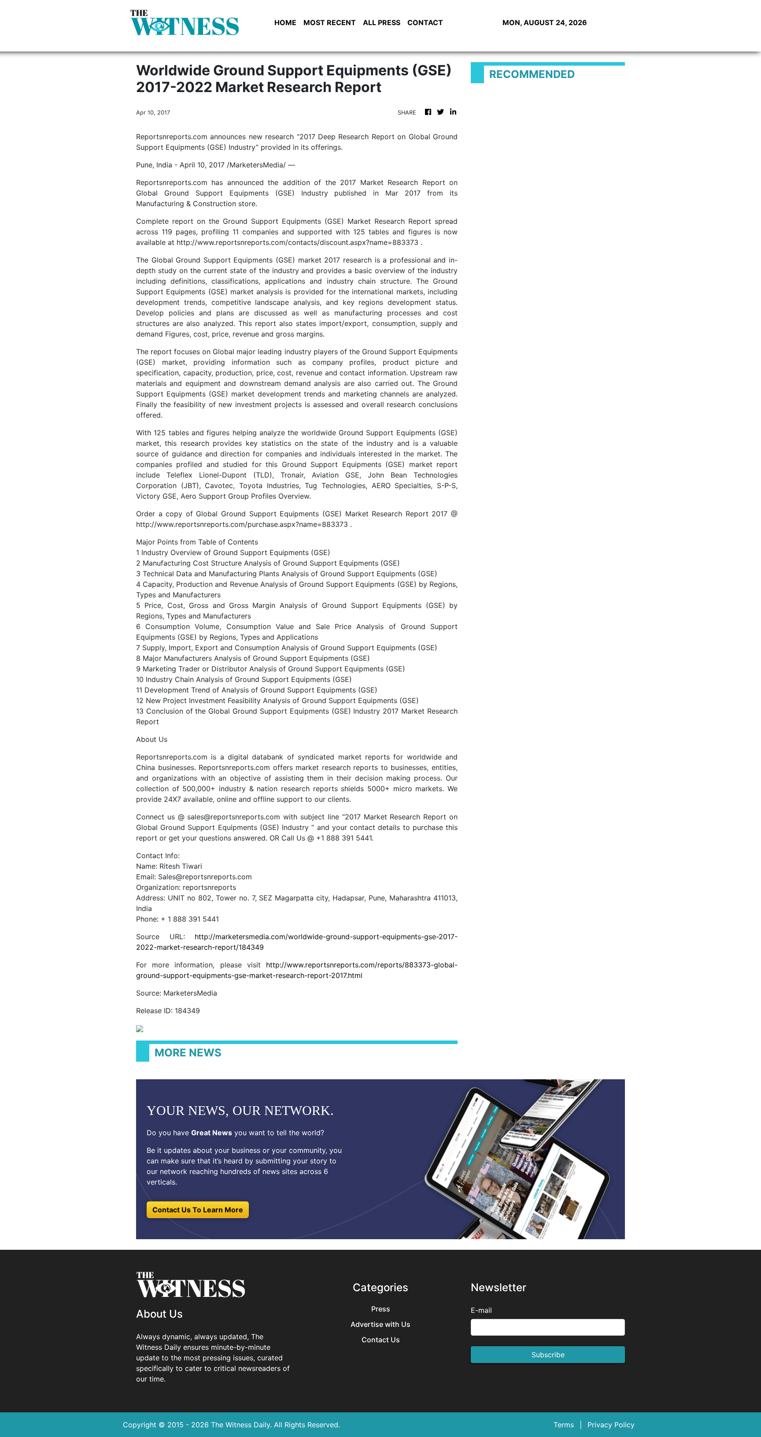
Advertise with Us (380, 1324)
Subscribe (548, 1354)
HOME (285, 22)
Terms (564, 1424)
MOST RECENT (329, 22)
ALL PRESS (381, 22)
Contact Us (381, 1340)
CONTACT (425, 22)
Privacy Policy (611, 1424)
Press (380, 1309)
